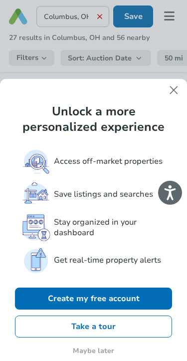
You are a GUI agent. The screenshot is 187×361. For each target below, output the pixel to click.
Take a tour (93, 326)
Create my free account (94, 298)
